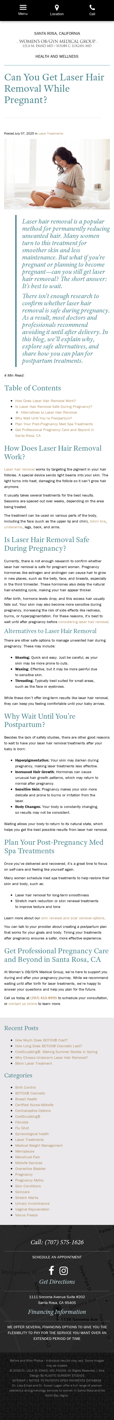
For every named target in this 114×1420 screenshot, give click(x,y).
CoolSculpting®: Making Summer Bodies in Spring (56, 1051)
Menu (21, 7)
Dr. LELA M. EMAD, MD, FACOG (57, 43)
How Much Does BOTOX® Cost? (41, 1040)
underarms (13, 526)
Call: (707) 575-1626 (57, 1242)
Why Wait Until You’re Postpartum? (43, 418)
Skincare (22, 1191)
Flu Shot (22, 1127)
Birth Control (25, 1087)
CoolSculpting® (27, 1116)
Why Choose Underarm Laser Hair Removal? (51, 1057)
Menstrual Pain (27, 1156)
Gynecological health (32, 1133)
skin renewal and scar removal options (73, 917)
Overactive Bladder (30, 1168)
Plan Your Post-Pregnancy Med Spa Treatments (54, 423)
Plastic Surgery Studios (64, 1375)
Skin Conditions (28, 1185)
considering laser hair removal (83, 621)
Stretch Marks (26, 1197)
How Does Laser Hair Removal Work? (45, 400)
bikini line (98, 521)
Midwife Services (29, 1162)
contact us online (23, 1003)
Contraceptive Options (33, 1110)
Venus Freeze (26, 1214)
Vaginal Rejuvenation (32, 1209)
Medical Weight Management (39, 1145)
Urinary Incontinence (32, 1203)
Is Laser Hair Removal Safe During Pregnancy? (53, 406)
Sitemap (18, 1380)
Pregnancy (24, 1174)
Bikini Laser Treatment (33, 1063)
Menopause (24, 1151)
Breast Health (26, 1098)
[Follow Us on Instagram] (63, 1270)
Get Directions (57, 1281)
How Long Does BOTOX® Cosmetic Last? (48, 1045)
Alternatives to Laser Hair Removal (49, 412)
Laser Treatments (50, 133)
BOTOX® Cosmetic (30, 1093)
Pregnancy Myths (29, 1180)
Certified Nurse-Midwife (34, 1104)
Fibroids (21, 1122)
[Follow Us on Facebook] (51, 1270)
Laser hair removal (19, 469)
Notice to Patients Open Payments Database (65, 1380)
